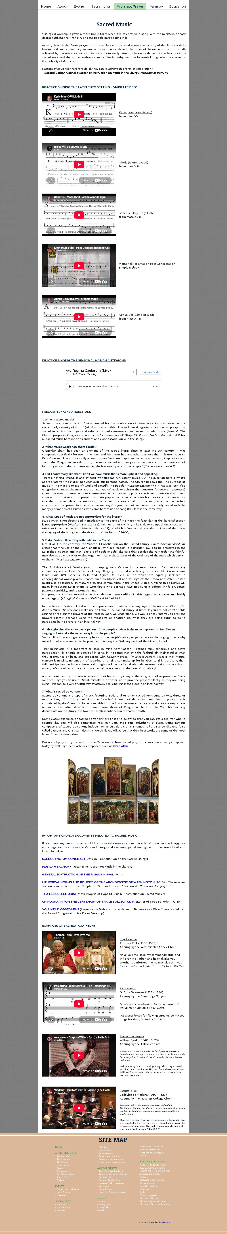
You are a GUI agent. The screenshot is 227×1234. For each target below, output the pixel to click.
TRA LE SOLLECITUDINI (59, 893)
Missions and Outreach (152, 1152)
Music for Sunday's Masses (112, 1192)
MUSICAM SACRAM (55, 866)
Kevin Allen (120, 746)
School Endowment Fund (153, 1201)
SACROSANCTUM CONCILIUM (63, 858)
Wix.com (165, 1222)
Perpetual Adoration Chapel (113, 1174)
